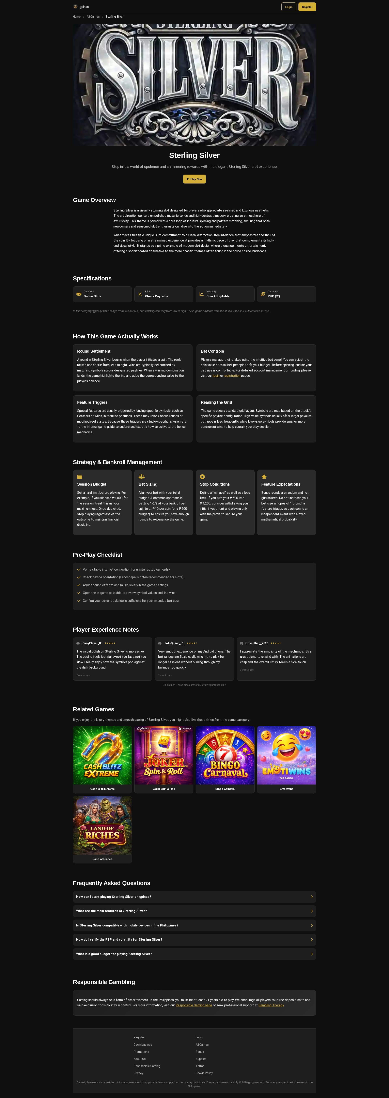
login (216, 376)
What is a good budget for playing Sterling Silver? (114, 954)
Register (307, 7)
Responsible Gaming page (194, 1005)
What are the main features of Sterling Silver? (111, 911)
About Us (140, 1058)
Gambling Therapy (271, 1005)
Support (201, 1058)
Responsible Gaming (147, 1066)
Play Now (196, 179)
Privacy (138, 1073)
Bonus (200, 1051)
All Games (93, 16)
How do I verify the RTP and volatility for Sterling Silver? (119, 939)
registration (232, 376)
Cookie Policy (204, 1073)
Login (289, 7)
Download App (143, 1044)
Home (77, 16)
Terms (200, 1066)
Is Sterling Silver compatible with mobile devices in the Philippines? (127, 925)
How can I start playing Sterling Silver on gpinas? (113, 897)
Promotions (141, 1051)
